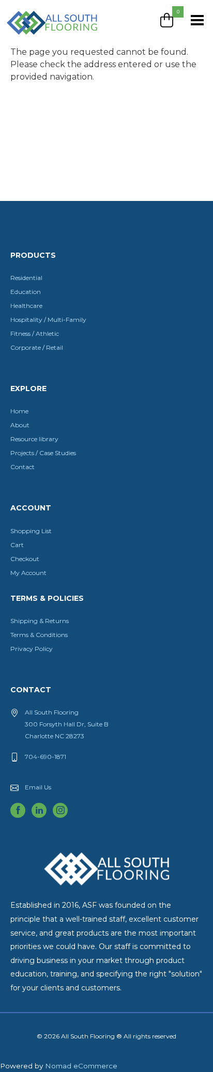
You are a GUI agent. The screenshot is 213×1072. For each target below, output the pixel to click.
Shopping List (31, 531)
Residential (26, 278)
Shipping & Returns (39, 621)
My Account (28, 573)
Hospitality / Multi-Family (48, 319)
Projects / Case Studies (43, 453)
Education (25, 292)
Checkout (24, 559)
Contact (22, 467)
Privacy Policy (31, 648)
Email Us (38, 787)
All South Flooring (43, 39)
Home (19, 411)
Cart (17, 545)
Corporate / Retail (36, 347)
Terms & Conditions (39, 635)
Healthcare (26, 305)
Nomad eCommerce (81, 1066)
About (19, 425)
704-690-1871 (45, 756)
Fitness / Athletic (34, 333)
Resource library (34, 439)
